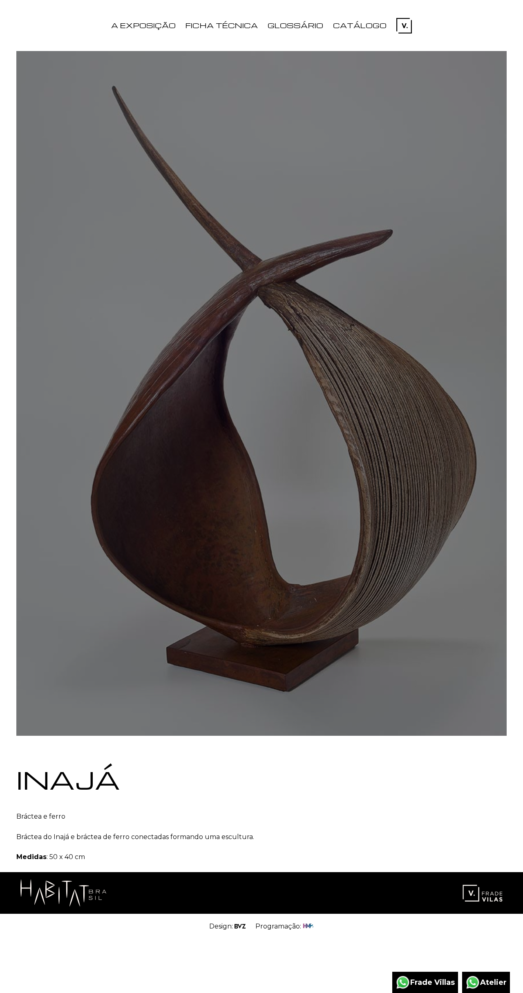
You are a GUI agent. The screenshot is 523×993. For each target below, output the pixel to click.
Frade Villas (432, 982)
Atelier (493, 982)
